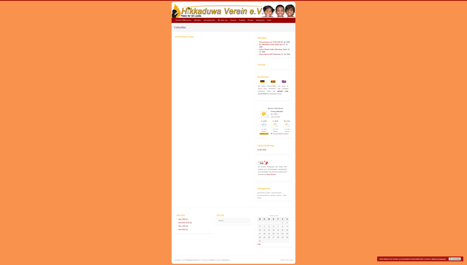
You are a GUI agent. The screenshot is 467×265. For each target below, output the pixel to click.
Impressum (260, 20)
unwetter (279, 195)
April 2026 (181, 219)
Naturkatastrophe (276, 192)
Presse (250, 20)
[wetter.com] (264, 134)
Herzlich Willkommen (183, 20)
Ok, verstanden (454, 259)
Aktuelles (197, 20)
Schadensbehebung (263, 195)
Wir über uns (223, 20)
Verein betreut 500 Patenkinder (270, 54)
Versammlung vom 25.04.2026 (270, 42)
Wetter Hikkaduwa (275, 108)
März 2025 (182, 226)
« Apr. (259, 244)
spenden (272, 195)
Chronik (233, 20)
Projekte (242, 20)
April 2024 (181, 229)
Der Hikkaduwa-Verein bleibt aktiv (271, 44)
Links (269, 20)
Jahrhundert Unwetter (263, 192)
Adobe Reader (271, 174)
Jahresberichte (209, 20)
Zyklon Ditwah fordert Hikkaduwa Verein (273, 49)
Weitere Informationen (439, 259)
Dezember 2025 (183, 223)
